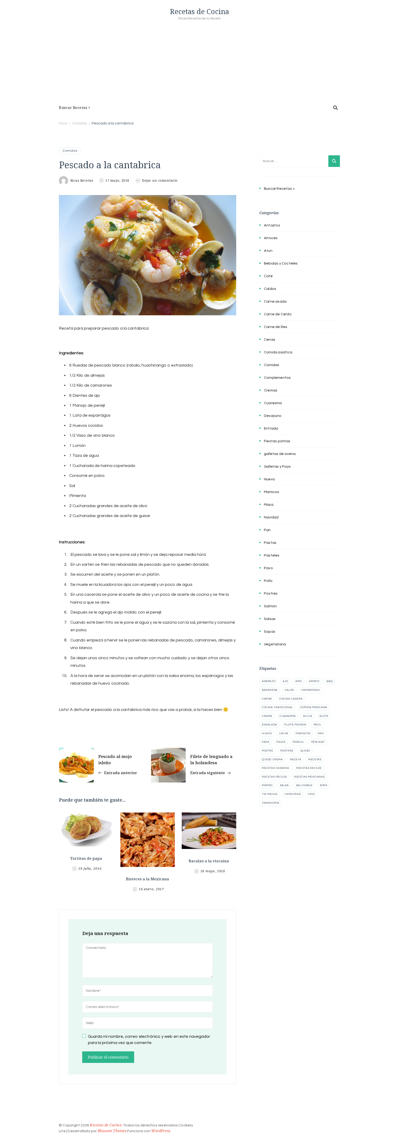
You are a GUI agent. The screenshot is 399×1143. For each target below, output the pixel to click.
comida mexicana (313, 707)
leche (283, 733)
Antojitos (272, 225)
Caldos (270, 289)
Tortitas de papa (86, 858)
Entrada (271, 428)
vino (311, 794)
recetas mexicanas (309, 776)
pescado (317, 741)
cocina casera (291, 698)
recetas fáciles (274, 776)
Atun (268, 251)
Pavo (268, 568)
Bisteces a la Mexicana (147, 878)
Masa (268, 504)
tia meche (269, 794)
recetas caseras (275, 768)
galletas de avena (280, 454)
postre (267, 750)
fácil (317, 724)
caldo (289, 690)
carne (267, 698)
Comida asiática (278, 352)
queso (305, 750)
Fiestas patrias (277, 441)
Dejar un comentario (160, 180)
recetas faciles (308, 768)
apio (298, 681)
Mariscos (271, 492)
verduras (292, 794)
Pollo (268, 581)
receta (295, 759)
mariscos (303, 733)
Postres (271, 593)
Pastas (270, 542)
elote (324, 716)
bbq (329, 681)
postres (286, 750)
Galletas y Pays (277, 466)
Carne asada (275, 301)
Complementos (277, 377)
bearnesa (270, 690)
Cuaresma (273, 403)
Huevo (269, 479)
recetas (314, 759)
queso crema (272, 759)
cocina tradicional (277, 707)
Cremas (270, 390)
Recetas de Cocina (199, 11)
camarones (310, 690)
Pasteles (272, 555)
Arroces (271, 238)
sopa (323, 785)
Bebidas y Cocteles (281, 263)
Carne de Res (275, 327)
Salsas (269, 619)
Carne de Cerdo (278, 314)
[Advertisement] (199, 67)
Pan (267, 530)
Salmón (270, 606)
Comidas (70, 150)
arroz (314, 681)
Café (268, 276)
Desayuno (273, 416)
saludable (304, 785)
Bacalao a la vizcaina (209, 860)
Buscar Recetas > (74, 107)
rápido (267, 785)
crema (267, 716)
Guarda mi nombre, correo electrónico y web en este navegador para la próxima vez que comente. (149, 1039)
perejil (298, 741)
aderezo (268, 681)
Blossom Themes (112, 1130)
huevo (267, 733)
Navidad (271, 517)
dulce (307, 716)
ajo (285, 681)
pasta (280, 741)
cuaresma (287, 716)
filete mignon (295, 724)
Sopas (269, 631)
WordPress (160, 1130)
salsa (284, 785)
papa (265, 741)
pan (321, 733)
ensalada (269, 724)
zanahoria (270, 802)
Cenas (269, 339)
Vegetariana (275, 644)
